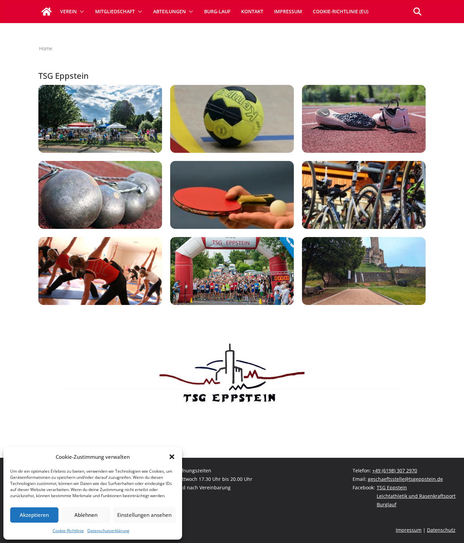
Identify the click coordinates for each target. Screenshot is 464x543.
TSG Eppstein (392, 487)
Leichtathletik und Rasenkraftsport (416, 496)
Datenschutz (441, 530)
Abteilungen (169, 11)
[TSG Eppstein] (46, 11)
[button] (171, 456)
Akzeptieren (34, 514)
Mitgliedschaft (115, 11)
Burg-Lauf (217, 11)
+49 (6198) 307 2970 (394, 470)
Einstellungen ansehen (144, 514)
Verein (68, 11)
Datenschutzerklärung (108, 530)
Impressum (288, 11)
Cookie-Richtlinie (68, 530)
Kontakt (252, 11)
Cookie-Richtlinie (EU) (340, 11)
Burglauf (386, 504)
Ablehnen (85, 514)
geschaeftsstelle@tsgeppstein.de (405, 479)
